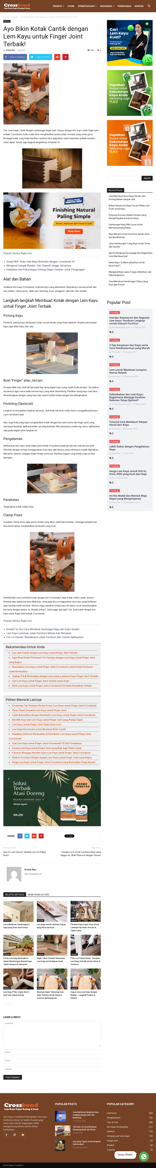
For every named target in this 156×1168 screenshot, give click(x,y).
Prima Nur (10, 50)
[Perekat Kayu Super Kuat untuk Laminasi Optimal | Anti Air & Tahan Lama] (86, 911)
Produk (57, 6)
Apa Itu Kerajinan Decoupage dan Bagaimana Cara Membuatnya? (130, 254)
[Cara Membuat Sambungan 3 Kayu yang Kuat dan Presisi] (18, 911)
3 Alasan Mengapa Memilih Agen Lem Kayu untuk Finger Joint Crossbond (51, 752)
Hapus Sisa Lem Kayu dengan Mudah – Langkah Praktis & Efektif (84, 995)
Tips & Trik (112, 1122)
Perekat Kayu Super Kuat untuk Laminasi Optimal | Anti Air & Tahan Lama (85, 927)
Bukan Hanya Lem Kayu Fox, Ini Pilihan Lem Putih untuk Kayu (129, 207)
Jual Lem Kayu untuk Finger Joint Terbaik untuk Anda (40, 681)
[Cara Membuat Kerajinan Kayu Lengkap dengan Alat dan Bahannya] (60, 1116)
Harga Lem (112, 1140)
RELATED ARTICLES (14, 894)
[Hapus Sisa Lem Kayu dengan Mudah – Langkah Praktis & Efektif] (86, 979)
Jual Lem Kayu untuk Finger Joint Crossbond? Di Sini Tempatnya (47, 743)
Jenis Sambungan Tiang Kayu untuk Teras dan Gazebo (129, 245)
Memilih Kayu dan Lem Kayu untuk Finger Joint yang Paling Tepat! (47, 719)
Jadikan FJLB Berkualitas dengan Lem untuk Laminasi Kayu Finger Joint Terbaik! (55, 676)
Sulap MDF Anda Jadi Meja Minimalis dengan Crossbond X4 (40, 261)
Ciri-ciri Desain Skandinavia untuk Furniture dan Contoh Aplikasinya (44, 637)
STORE (71, 6)
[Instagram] (15, 1135)
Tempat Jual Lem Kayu (118, 1136)
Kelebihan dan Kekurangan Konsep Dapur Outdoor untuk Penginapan (45, 269)
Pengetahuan (86, 6)
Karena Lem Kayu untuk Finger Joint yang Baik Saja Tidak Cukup (46, 748)
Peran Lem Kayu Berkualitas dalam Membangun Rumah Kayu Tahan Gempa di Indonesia (17, 961)
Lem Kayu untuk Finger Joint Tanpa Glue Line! (36, 724)
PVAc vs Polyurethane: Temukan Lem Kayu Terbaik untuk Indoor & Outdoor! (85, 961)
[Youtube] (23, 1135)
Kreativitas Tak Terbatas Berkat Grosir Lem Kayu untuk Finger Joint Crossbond (54, 705)
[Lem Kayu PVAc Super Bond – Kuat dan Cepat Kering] (18, 979)
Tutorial (111, 1149)
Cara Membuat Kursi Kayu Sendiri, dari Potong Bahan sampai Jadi (127, 198)
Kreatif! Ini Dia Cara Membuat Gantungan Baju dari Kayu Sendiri (42, 629)
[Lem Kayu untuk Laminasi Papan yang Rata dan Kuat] (52, 911)
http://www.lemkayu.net (33, 874)
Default (14, 17)
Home (6, 17)
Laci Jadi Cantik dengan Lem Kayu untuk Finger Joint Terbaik (44, 652)
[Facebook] (6, 1135)
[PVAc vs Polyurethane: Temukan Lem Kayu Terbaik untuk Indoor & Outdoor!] (86, 945)
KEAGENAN (106, 6)
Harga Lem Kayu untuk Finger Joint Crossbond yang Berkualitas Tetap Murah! (53, 762)
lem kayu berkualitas (117, 1126)
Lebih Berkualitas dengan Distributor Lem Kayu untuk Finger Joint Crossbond (53, 715)
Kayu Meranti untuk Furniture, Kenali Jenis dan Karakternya (129, 235)
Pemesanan (124, 6)
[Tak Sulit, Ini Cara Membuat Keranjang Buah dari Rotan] (62, 1131)
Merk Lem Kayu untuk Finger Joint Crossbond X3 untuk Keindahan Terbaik (52, 685)
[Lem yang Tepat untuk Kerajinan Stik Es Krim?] (60, 1145)
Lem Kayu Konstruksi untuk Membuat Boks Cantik (39, 729)
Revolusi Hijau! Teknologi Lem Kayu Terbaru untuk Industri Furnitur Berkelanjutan (50, 995)
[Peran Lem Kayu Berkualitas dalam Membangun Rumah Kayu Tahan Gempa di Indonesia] (18, 945)
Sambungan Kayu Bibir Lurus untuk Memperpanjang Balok (126, 226)
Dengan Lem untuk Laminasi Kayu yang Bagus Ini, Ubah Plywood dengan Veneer (81, 854)
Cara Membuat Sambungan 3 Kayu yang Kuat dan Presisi (128, 283)
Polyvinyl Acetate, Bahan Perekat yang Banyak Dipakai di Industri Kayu (127, 217)
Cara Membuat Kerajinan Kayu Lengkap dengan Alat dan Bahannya (86, 1115)
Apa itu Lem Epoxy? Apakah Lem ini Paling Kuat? (24, 854)
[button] (149, 6)
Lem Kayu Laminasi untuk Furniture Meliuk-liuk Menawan (38, 633)
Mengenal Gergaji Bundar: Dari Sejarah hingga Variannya (38, 265)
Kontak (139, 6)
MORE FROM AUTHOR (38, 894)
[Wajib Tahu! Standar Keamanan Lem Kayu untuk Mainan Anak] (52, 945)
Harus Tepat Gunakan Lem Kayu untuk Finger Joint (39, 710)
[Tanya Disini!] (143, 1156)
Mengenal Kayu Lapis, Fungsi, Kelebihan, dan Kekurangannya (130, 273)
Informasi (112, 1113)
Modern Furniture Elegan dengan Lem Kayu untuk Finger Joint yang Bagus (52, 757)
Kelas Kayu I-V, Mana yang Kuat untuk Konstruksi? (127, 264)
